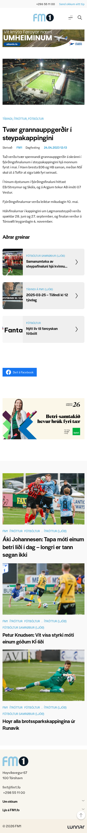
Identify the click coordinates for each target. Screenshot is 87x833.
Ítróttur (20, 118)
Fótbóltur (36, 118)
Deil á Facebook (23, 372)
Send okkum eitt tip (71, 4)
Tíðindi (7, 118)
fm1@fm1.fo (11, 787)
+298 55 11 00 (45, 4)
